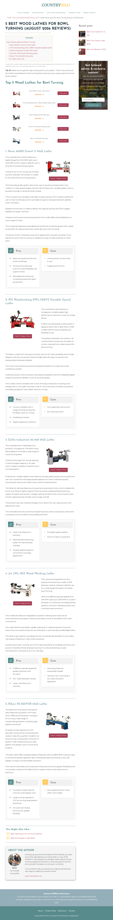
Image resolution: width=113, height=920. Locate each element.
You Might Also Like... (17, 59)
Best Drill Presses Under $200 (23, 838)
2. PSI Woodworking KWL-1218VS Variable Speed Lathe (30, 48)
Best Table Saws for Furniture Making (26, 834)
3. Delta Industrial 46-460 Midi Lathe (23, 51)
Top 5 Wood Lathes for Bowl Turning (20, 42)
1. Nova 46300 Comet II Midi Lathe (22, 45)
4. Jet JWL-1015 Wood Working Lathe (23, 53)
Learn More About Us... (33, 876)
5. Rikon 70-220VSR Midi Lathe (21, 56)
